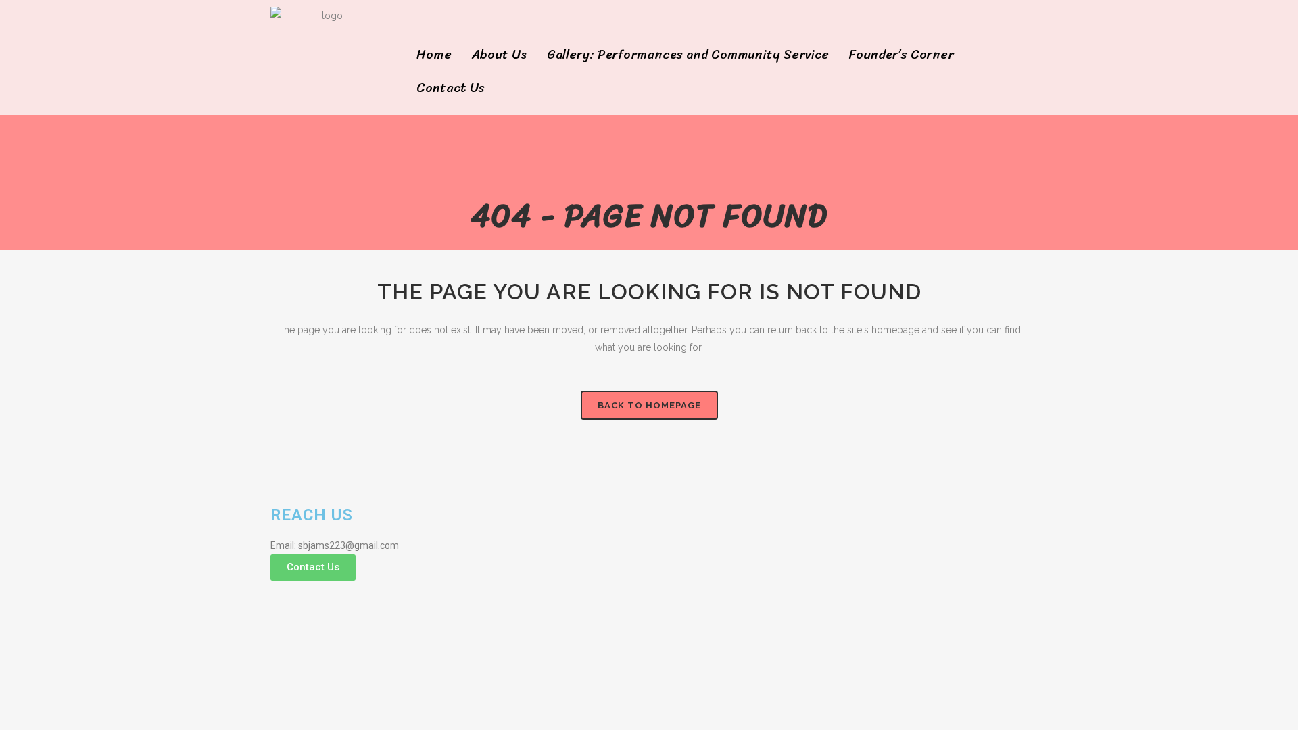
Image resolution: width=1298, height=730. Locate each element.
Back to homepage (649, 405)
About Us (499, 54)
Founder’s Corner (901, 54)
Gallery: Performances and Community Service (688, 54)
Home (434, 54)
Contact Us (450, 87)
